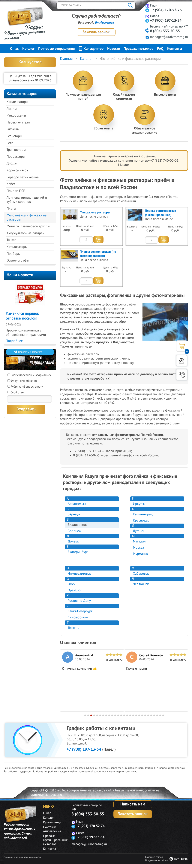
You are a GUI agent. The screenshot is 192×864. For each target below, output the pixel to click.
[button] (85, 715)
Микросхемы (16, 115)
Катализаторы (17, 247)
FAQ (160, 49)
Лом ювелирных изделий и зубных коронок (27, 200)
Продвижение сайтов (156, 860)
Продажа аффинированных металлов (55, 840)
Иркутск (139, 504)
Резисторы (14, 136)
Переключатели (18, 122)
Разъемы (13, 129)
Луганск (139, 531)
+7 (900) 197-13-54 (84, 749)
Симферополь (78, 617)
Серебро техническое (23, 177)
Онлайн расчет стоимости (124, 97)
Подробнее (14, 341)
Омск (71, 584)
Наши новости (20, 274)
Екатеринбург (78, 552)
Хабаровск (141, 574)
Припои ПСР (16, 191)
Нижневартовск (79, 574)
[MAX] (147, 6)
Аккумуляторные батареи (25, 233)
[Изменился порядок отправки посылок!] (30, 296)
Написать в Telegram (30, 352)
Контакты (174, 49)
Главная (66, 58)
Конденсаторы (17, 102)
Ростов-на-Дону (79, 601)
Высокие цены (165, 95)
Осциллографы (18, 260)
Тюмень (73, 628)
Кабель (12, 184)
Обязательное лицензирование (144, 130)
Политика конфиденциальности (22, 857)
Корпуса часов (17, 170)
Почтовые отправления (56, 49)
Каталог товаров (22, 93)
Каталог (28, 49)
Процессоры (16, 157)
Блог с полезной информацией (31, 375)
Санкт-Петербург (80, 611)
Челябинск (141, 584)
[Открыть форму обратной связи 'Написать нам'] (181, 360)
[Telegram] (147, 10)
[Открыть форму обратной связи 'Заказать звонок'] (181, 374)
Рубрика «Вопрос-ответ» (26, 386)
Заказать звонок (96, 32)
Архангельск (77, 504)
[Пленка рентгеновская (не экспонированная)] (69, 256)
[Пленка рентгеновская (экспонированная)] (134, 215)
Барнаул (74, 514)
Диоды (12, 163)
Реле (10, 143)
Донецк (73, 541)
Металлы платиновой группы (28, 226)
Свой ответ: (18, 392)
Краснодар (141, 520)
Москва (138, 548)
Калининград (143, 514)
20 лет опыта (103, 128)
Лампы (12, 109)
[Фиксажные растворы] (69, 214)
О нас (14, 49)
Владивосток (104, 23)
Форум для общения (24, 381)
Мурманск (140, 554)
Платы (11, 209)
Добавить (98, 239)
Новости (113, 49)
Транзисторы (16, 150)
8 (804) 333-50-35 (87, 814)
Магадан (139, 541)
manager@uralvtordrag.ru (169, 37)
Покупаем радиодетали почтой (83, 97)
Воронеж (74, 531)
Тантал (11, 240)
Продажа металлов (138, 49)
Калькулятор (93, 49)
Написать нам (132, 804)
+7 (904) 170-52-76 (166, 10)
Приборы (13, 254)
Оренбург (75, 590)
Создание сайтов (154, 857)
